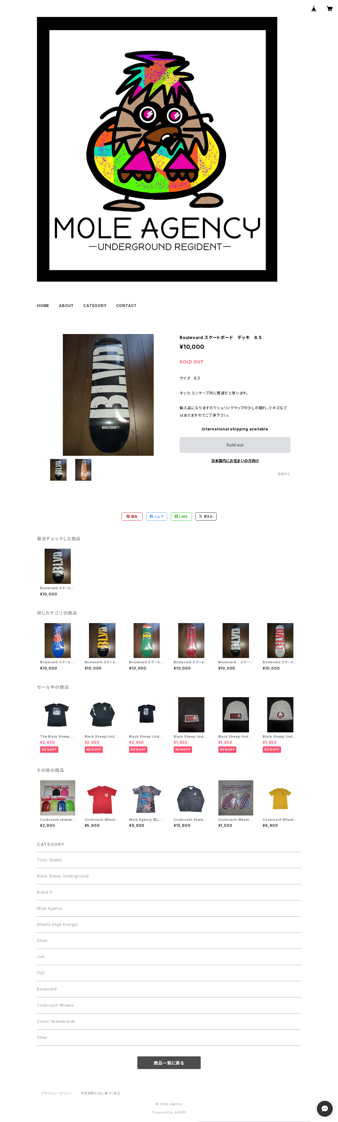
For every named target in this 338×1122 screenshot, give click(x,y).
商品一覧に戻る (169, 1063)
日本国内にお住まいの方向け (235, 460)
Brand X (45, 892)
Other (42, 1037)
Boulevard (47, 989)
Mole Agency (50, 908)
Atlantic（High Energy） (58, 924)
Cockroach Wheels (55, 1005)
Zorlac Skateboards (56, 1021)
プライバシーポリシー (56, 1093)
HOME (43, 305)
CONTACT (126, 305)
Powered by (163, 1112)
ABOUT (66, 305)
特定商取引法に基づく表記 (100, 1093)
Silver (42, 940)
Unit (40, 956)
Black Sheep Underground (62, 876)
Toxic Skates (49, 860)
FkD (40, 973)
